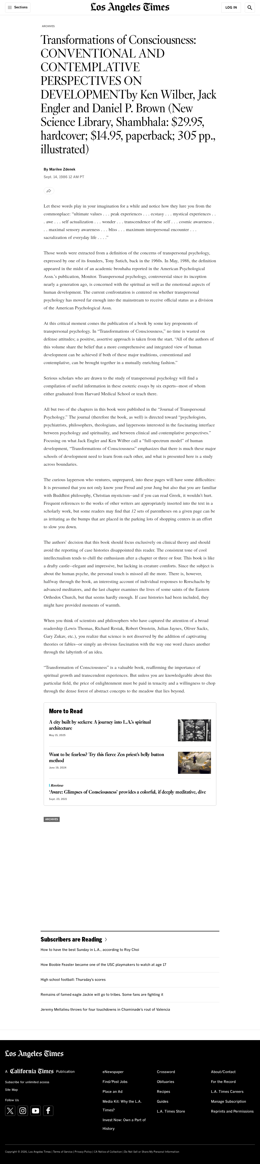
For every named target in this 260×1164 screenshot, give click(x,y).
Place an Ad (112, 1092)
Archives (48, 26)
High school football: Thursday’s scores (73, 980)
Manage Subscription (228, 1101)
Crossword (166, 1072)
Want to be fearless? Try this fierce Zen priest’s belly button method (106, 757)
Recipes (163, 1092)
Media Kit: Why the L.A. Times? (122, 1106)
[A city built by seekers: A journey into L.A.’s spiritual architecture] (194, 730)
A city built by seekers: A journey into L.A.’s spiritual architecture (100, 725)
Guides (162, 1101)
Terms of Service (62, 1152)
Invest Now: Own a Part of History (124, 1124)
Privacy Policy (83, 1152)
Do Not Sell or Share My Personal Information (151, 1152)
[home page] (130, 7)
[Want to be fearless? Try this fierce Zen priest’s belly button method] (194, 763)
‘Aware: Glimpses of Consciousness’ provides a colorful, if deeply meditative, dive (127, 792)
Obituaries (165, 1082)
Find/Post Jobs (115, 1082)
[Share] (49, 190)
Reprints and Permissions (232, 1111)
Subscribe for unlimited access (27, 1082)
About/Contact (223, 1072)
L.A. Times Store (171, 1111)
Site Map (11, 1090)
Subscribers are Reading (71, 939)
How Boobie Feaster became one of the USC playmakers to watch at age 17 (103, 965)
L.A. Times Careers (227, 1092)
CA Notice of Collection (108, 1152)
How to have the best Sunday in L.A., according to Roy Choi (90, 950)
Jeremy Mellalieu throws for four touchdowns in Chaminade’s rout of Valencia (105, 1009)
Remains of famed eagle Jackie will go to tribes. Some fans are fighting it (102, 995)
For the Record (223, 1082)
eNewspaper (113, 1072)
